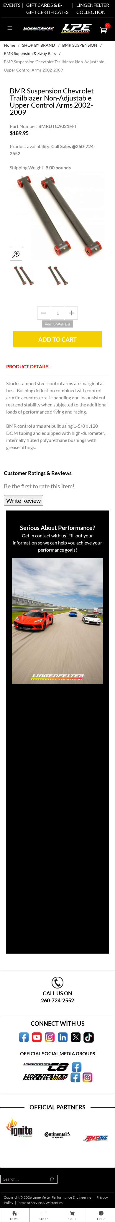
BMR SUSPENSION (79, 45)
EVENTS (11, 5)
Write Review (23, 500)
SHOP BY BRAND (38, 45)
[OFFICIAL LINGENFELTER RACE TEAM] (75, 1076)
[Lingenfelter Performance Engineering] (38, 28)
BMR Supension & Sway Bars (30, 53)
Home (9, 45)
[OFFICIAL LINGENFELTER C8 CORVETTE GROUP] (76, 1066)
